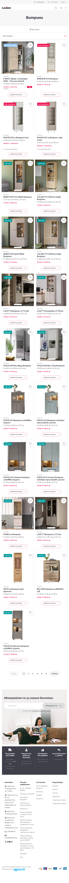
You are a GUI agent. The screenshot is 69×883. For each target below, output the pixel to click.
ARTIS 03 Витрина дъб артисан (13, 590)
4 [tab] (52, 190)
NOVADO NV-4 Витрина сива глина (49, 139)
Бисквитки (24, 809)
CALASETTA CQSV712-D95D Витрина (49, 198)
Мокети (55, 789)
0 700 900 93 (54, 2)
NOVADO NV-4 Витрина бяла (16, 138)
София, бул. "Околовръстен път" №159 (10, 788)
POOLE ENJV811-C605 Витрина (51, 366)
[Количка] (61, 8)
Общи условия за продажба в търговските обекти (27, 830)
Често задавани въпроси (42, 787)
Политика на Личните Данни (25, 804)
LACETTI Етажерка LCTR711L (50, 311)
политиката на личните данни (41, 711)
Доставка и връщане (24, 798)
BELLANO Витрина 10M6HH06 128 (50, 590)
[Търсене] (56, 8)
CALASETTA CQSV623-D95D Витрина (49, 255)
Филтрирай (7, 36)
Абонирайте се (51, 706)
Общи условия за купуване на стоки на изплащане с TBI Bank (27, 847)
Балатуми (56, 796)
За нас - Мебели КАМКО (25, 789)
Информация (40, 2)
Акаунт (63, 2)
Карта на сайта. (26, 867)
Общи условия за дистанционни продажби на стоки (27, 822)
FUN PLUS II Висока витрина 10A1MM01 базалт (16, 647)
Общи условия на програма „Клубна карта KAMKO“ (26, 838)
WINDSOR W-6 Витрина (47, 79)
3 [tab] (51, 190)
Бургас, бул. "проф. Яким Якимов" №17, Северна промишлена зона (11, 823)
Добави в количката (16, 94)
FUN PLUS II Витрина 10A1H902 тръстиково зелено (50, 421)
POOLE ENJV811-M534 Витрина (17, 366)
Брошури (23, 854)
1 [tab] (48, 190)
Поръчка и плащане (27, 794)
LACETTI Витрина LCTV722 (49, 534)
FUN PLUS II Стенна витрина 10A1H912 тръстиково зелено (51, 478)
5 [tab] (20, 190)
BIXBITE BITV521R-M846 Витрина (13, 255)
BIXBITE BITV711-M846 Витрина (17, 197)
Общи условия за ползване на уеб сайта (26, 814)
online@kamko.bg (11, 838)
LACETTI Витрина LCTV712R (16, 311)
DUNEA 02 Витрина (12, 534)
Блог (21, 857)
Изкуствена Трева (59, 800)
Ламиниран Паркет (59, 804)
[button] (66, 7)
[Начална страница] (6, 7)
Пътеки (55, 793)
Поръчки (39, 799)
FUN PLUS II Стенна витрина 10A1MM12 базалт (16, 478)
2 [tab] (16, 190)
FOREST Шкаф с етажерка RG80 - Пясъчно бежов (15, 80)
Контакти (39, 792)
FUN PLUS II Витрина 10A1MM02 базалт (17, 421)
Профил (39, 795)
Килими (55, 786)
